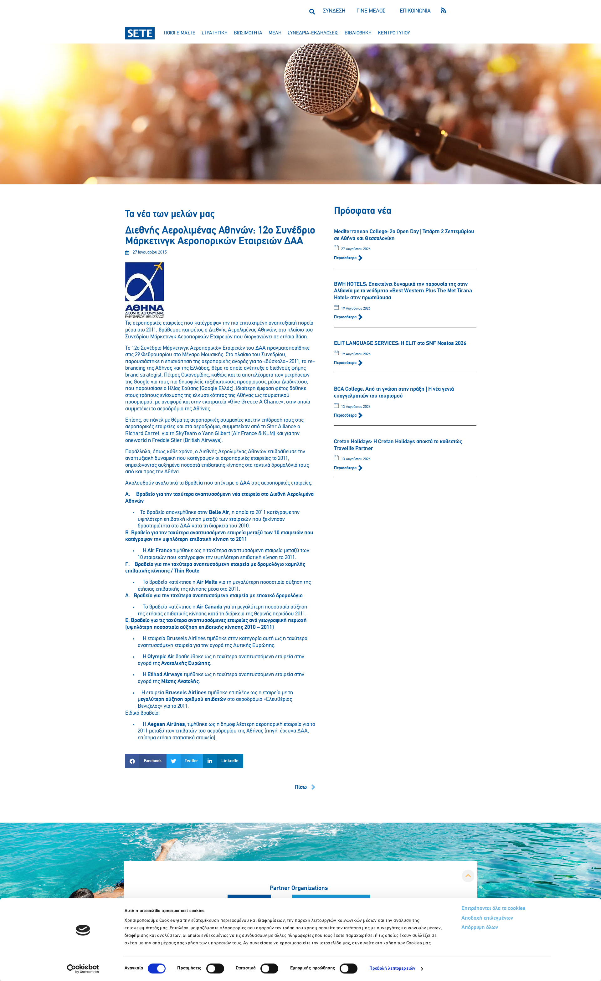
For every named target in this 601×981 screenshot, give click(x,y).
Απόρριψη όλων (479, 928)
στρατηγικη (215, 33)
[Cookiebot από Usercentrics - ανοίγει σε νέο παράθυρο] (83, 968)
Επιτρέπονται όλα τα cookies (493, 909)
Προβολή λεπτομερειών (392, 968)
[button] (312, 11)
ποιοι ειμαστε (179, 33)
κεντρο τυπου (394, 33)
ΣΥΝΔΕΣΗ (334, 11)
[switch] (215, 968)
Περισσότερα (345, 258)
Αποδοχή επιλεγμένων (487, 918)
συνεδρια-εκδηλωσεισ (313, 33)
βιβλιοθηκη (358, 33)
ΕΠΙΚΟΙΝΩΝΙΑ (415, 11)
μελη (275, 33)
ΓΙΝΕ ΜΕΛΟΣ (371, 11)
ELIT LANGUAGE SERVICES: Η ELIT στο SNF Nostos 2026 (400, 344)
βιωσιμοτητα (248, 33)
